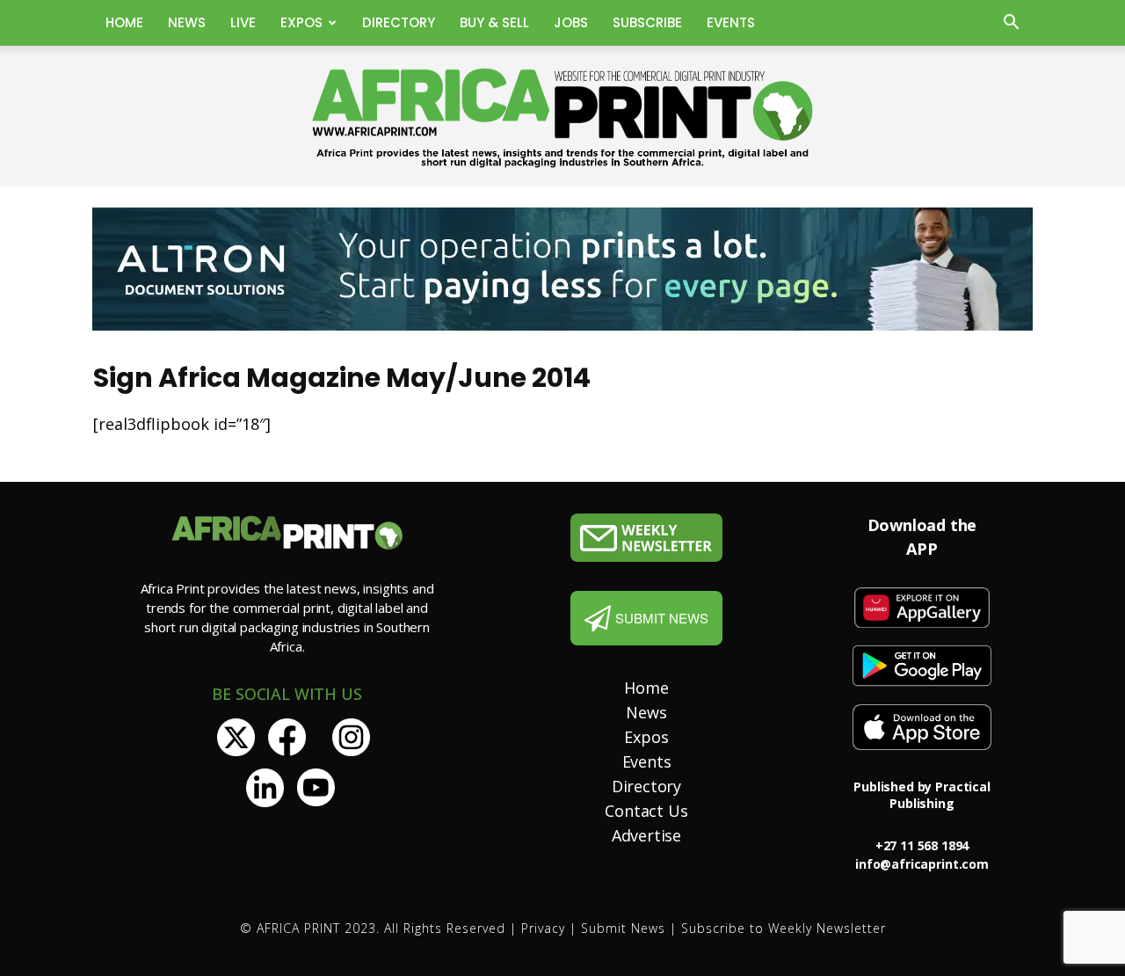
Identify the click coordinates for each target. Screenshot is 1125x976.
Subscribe (647, 22)
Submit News (623, 928)
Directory (398, 22)
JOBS (571, 22)
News (187, 22)
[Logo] (646, 537)
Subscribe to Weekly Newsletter (783, 928)
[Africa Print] (562, 118)
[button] (1011, 24)
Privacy (543, 928)
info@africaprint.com (922, 864)
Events (731, 22)
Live (243, 22)
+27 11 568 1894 (922, 845)
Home (124, 22)
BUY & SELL (494, 22)
